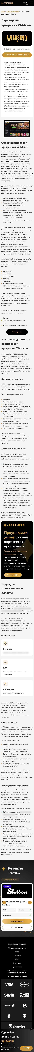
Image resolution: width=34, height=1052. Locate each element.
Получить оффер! (12, 575)
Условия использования (17, 948)
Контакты (17, 955)
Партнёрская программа (17, 944)
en (24, 3)
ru (27, 3)
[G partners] (7, 3)
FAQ (17, 952)
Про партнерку (17, 927)
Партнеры (17, 963)
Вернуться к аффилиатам (18, 49)
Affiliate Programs (12, 12)
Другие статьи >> (10, 879)
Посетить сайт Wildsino (17, 54)
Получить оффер (17, 921)
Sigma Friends (17, 967)
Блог (3, 12)
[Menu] (31, 3)
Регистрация (17, 332)
